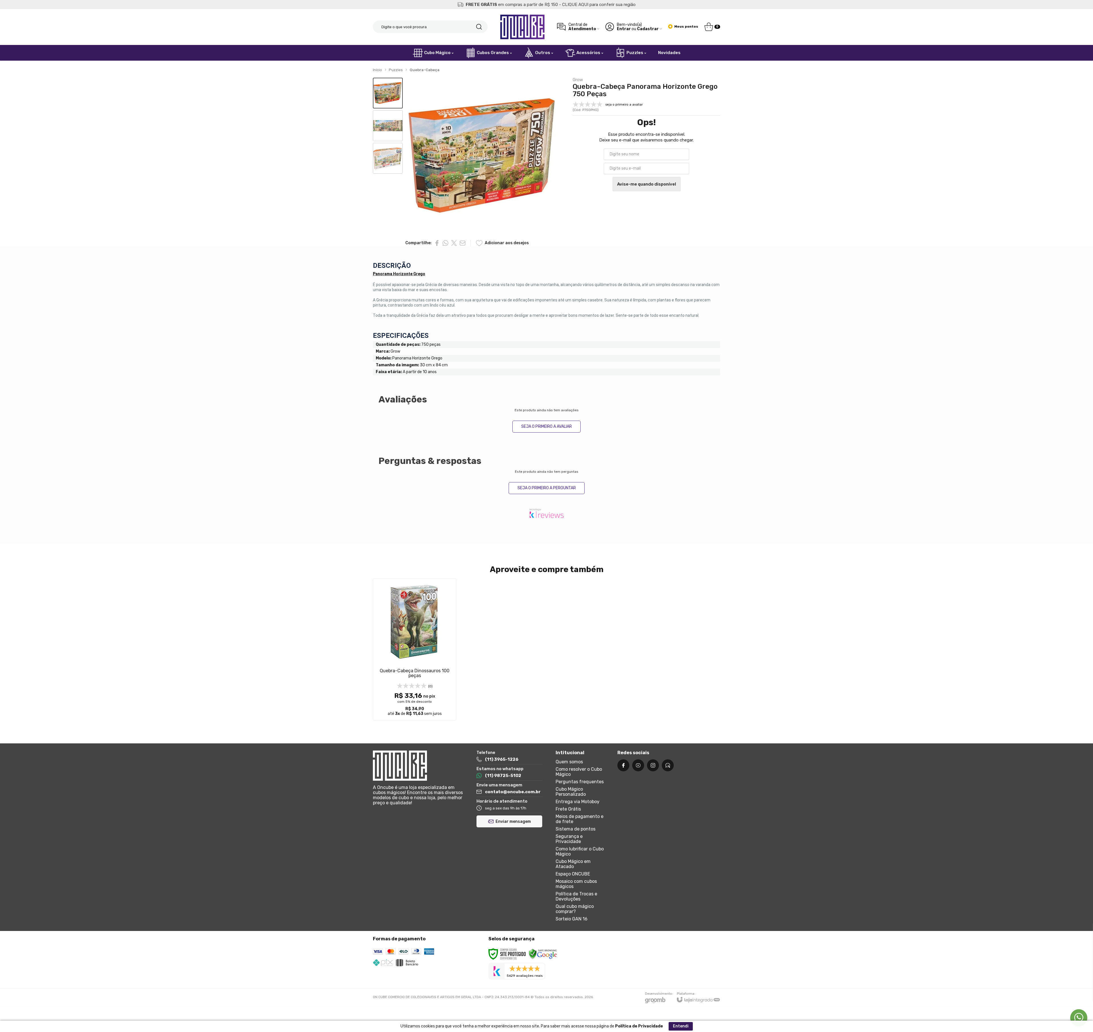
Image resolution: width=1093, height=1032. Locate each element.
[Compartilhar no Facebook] (437, 243)
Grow (578, 80)
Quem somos (569, 761)
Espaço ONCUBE (573, 874)
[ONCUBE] (522, 27)
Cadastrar (648, 29)
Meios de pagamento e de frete (579, 819)
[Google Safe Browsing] (543, 954)
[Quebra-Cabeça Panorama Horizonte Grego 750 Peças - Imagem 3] (387, 158)
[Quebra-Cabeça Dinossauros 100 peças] (414, 649)
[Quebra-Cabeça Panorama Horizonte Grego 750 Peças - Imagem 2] (387, 125)
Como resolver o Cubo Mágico (579, 771)
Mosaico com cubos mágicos (576, 884)
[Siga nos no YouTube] (638, 765)
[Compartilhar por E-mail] (462, 243)
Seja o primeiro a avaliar (546, 426)
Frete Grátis (568, 809)
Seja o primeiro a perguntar (546, 488)
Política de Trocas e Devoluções (576, 896)
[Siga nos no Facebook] (623, 765)
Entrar (624, 29)
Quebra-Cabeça (424, 70)
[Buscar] (479, 26)
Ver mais (415, 683)
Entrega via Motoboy (577, 801)
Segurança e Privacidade (569, 839)
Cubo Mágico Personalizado (571, 791)
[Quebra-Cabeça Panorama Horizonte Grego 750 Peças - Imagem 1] (387, 93)
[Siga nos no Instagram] (653, 765)
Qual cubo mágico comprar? (575, 909)
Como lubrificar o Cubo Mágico (580, 851)
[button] (388, 93)
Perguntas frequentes (580, 781)
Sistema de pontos (575, 829)
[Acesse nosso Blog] (668, 765)
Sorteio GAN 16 (571, 919)
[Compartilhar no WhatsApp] (445, 243)
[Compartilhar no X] (454, 243)
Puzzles (396, 70)
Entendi (681, 1026)
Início (377, 70)
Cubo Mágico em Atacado (573, 864)
